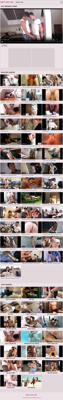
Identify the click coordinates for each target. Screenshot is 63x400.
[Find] (61, 2)
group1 (5, 45)
